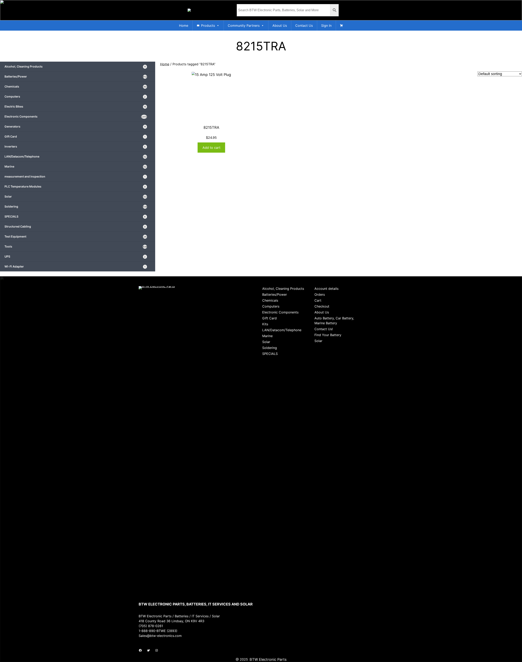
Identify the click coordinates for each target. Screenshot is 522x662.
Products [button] (208, 25)
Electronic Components (75, 116)
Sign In (326, 25)
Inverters (75, 146)
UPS (75, 256)
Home (183, 25)
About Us (279, 25)
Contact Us (304, 25)
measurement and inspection (74, 176)
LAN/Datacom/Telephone (75, 156)
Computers (75, 96)
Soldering (75, 206)
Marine (75, 166)
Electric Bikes (75, 106)
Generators (75, 126)
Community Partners (244, 25)
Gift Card (74, 136)
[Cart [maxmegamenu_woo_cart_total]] (341, 25)
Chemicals (75, 86)
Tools (75, 246)
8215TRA (211, 127)
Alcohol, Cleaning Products (75, 66)
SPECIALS (75, 216)
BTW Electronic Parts (268, 659)
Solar (75, 196)
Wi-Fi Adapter (74, 266)
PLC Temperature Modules (75, 186)
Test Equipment (75, 236)
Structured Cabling (75, 226)
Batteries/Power (75, 76)
